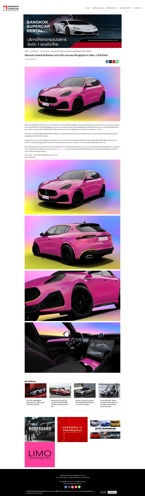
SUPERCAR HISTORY (125, 8)
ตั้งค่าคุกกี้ (103, 492)
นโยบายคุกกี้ (40, 493)
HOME (88, 8)
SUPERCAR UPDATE (97, 8)
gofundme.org (60, 149)
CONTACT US (138, 8)
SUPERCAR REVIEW (111, 8)
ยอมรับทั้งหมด (112, 492)
